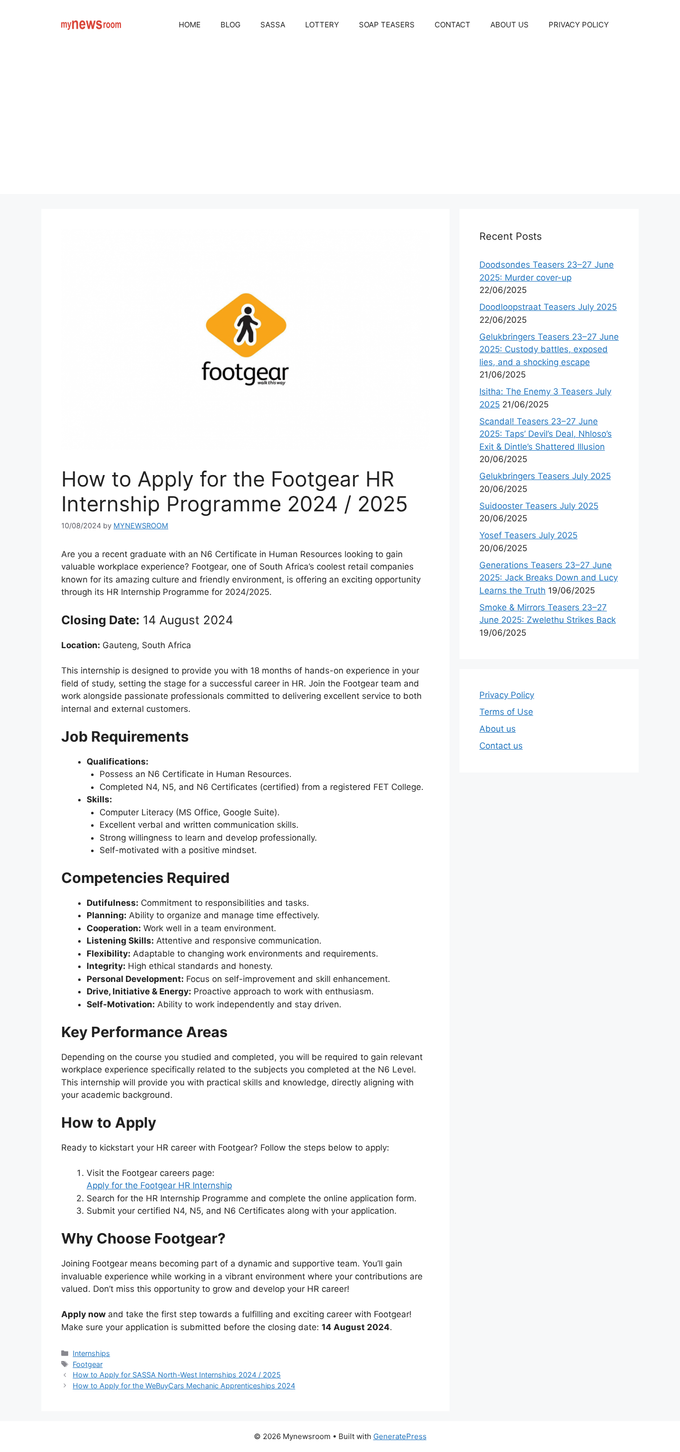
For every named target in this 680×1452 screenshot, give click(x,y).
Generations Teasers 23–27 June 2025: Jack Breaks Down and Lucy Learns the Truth (548, 577)
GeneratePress (400, 1436)
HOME (190, 24)
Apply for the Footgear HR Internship (159, 1185)
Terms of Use (506, 712)
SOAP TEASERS (387, 24)
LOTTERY (322, 24)
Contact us (501, 746)
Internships (91, 1353)
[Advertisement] (340, 124)
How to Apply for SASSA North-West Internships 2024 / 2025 (177, 1374)
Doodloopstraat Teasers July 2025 (548, 307)
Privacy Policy (506, 695)
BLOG (230, 24)
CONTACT (452, 24)
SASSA (272, 24)
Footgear (88, 1364)
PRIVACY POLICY (579, 24)
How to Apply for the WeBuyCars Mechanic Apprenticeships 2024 (184, 1385)
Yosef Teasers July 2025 (528, 535)
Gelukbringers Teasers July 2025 (545, 476)
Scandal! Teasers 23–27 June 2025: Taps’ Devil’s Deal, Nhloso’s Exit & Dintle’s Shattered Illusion (545, 434)
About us (497, 729)
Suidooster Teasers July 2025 (538, 506)
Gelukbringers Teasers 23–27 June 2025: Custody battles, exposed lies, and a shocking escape (549, 349)
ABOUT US (509, 24)
